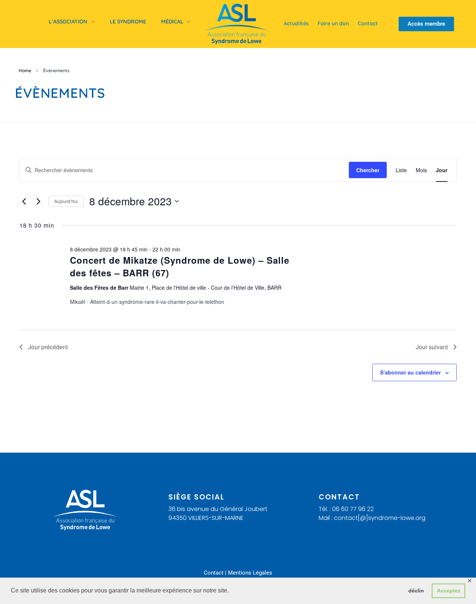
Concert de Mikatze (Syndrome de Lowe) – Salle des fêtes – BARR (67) (179, 266)
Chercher (367, 170)
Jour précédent (48, 347)
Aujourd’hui (66, 201)
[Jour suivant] (38, 201)
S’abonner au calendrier (410, 372)
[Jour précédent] (23, 201)
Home (25, 70)
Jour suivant (432, 347)
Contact (213, 572)
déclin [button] (416, 591)
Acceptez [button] (448, 591)
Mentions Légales (250, 572)
